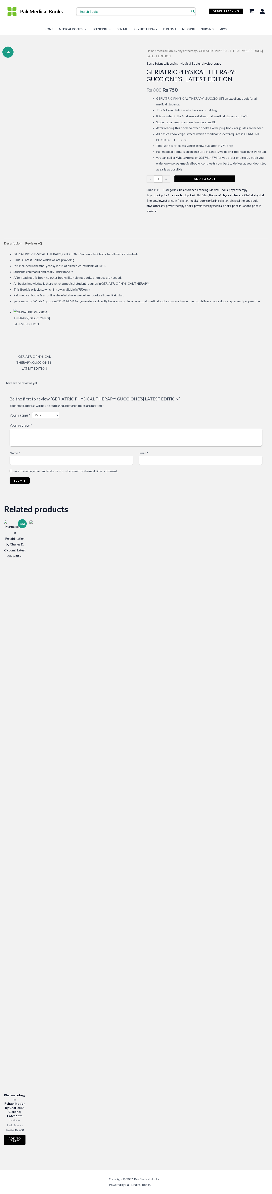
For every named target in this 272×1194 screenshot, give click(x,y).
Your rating (20, 415)
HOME (48, 29)
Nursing (188, 29)
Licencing (99, 29)
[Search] (193, 11)
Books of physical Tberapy (226, 195)
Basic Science (156, 63)
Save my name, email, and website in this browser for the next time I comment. (65, 471)
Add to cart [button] (15, 1140)
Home (150, 51)
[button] (226, 11)
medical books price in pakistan (209, 200)
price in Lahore (241, 205)
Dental (122, 29)
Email (143, 453)
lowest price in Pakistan (174, 200)
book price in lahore (166, 195)
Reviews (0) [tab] (33, 243)
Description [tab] (13, 243)
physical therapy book (243, 200)
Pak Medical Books (41, 11)
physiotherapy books (179, 205)
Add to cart (205, 178)
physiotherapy (187, 51)
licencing (172, 63)
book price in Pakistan (194, 195)
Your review (21, 425)
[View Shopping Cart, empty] (251, 11)
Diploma (169, 29)
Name (15, 453)
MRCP (223, 29)
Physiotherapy (146, 29)
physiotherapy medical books (212, 205)
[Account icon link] (262, 11)
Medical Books (70, 29)
